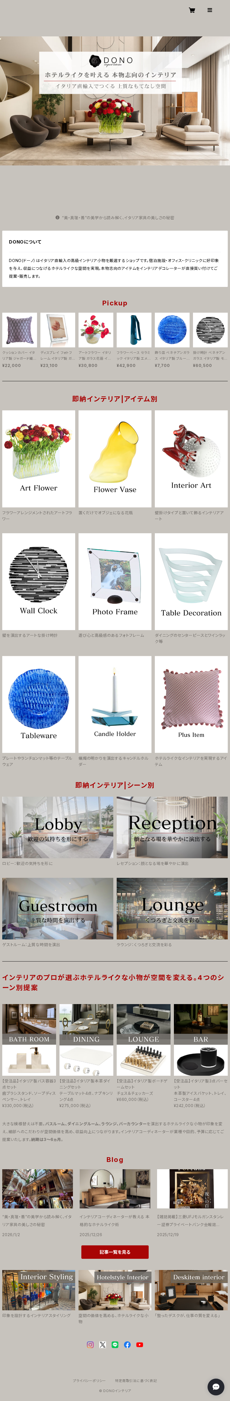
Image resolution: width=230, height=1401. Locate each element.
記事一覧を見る (115, 1252)
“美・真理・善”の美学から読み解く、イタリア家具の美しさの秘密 (118, 217)
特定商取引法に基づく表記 (136, 1381)
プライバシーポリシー (89, 1381)
